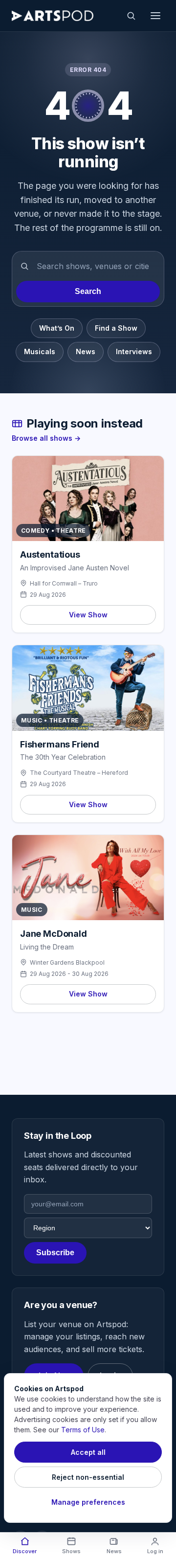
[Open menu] (155, 15)
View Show (88, 614)
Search (88, 291)
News (85, 351)
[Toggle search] (131, 15)
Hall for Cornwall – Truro (64, 583)
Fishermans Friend (59, 744)
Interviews (134, 351)
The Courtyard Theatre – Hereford (79, 772)
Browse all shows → (46, 438)
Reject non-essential (88, 1477)
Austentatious (50, 554)
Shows (71, 1551)
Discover (25, 1551)
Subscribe (55, 1252)
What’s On (56, 328)
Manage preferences (88, 1502)
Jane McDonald (53, 933)
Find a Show (116, 328)
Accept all (88, 1452)
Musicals (39, 351)
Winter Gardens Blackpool (67, 962)
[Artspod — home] (52, 15)
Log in (155, 1551)
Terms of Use (83, 1429)
